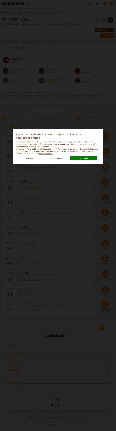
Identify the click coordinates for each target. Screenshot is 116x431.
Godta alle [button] (84, 158)
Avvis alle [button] (29, 158)
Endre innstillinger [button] (56, 158)
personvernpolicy (46, 154)
